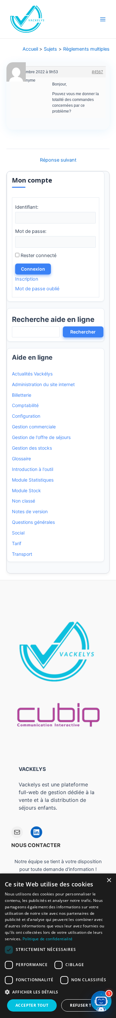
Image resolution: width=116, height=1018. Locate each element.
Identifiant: (26, 207)
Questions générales (33, 522)
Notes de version (30, 511)
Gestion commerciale (34, 426)
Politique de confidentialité (47, 939)
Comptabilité (25, 405)
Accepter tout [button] (31, 1005)
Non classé (23, 501)
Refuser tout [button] (85, 1005)
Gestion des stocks (32, 448)
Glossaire (21, 458)
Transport (22, 554)
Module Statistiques (32, 480)
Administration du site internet (43, 384)
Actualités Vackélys (32, 373)
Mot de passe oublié (37, 289)
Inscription (26, 279)
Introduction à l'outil (32, 469)
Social (18, 532)
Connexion (33, 269)
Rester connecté (38, 255)
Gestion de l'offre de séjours (41, 437)
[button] (58, 992)
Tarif (16, 543)
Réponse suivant (58, 160)
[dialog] (58, 945)
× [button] (108, 880)
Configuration (26, 416)
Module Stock (26, 490)
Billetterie (21, 395)
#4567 (97, 72)
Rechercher (83, 331)
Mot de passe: (30, 231)
